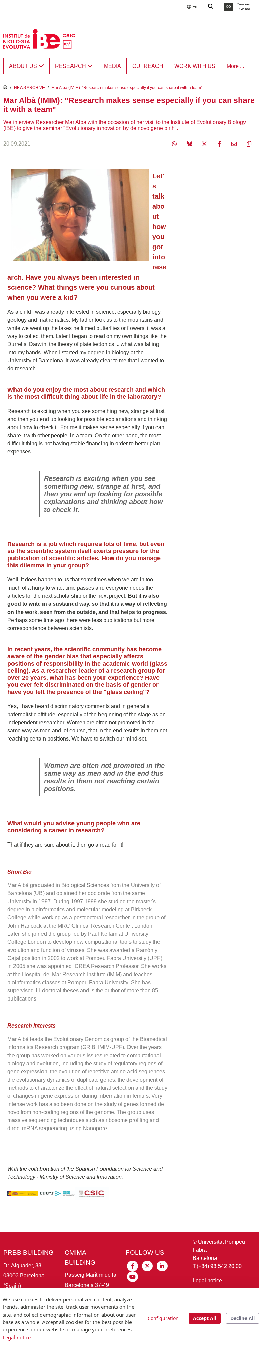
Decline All (242, 1318)
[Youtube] (132, 1276)
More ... (235, 66)
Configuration (163, 1318)
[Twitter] (205, 144)
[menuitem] (26, 66)
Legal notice (207, 1280)
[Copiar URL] (249, 144)
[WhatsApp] (175, 144)
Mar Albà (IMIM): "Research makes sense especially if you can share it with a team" (126, 87)
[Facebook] (219, 144)
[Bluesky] (190, 144)
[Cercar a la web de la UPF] (211, 7)
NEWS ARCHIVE (29, 87)
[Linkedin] (162, 1265)
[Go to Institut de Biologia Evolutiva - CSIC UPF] (39, 38)
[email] (234, 144)
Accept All (204, 1318)
